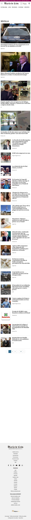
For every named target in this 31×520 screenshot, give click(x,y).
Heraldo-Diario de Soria (15, 501)
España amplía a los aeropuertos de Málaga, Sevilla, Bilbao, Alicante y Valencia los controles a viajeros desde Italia (15, 103)
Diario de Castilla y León (15, 496)
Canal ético (21, 517)
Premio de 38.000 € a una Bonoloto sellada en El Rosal (21, 312)
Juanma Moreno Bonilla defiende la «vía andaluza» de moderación (20, 339)
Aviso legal (7, 516)
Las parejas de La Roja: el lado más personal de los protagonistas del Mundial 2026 (20, 327)
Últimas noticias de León (15, 491)
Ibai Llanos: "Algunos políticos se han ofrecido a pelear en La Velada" (20, 220)
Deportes (26, 7)
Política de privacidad (14, 516)
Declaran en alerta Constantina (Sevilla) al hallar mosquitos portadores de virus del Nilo (21, 261)
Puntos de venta (15, 458)
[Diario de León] (15, 3)
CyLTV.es (15, 503)
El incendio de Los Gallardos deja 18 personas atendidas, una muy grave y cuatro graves (21, 287)
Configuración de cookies (13, 517)
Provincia (14, 7)
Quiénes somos (16, 451)
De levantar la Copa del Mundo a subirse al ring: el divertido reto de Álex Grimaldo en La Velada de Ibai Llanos (20, 182)
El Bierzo (15, 472)
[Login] (29, 3)
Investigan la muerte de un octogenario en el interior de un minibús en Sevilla (15, 45)
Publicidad (15, 453)
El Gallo (15, 489)
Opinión (15, 487)
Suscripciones (15, 455)
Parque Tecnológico (12, 0)
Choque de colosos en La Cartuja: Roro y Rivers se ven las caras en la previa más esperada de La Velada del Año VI (21, 195)
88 (21, 351)
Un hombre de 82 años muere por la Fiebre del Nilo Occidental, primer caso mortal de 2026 (15, 132)
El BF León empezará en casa (21, 153)
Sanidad (15, 480)
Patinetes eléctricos (25, 0)
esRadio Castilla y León (15, 505)
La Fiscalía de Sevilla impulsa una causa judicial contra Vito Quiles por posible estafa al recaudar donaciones (21, 143)
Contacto (15, 460)
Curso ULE (19, 0)
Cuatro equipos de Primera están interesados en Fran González (20, 299)
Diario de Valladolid (15, 498)
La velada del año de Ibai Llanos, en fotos (19, 167)
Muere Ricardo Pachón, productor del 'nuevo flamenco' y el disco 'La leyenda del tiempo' (15, 74)
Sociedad (20, 7)
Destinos (15, 485)
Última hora (4, 7)
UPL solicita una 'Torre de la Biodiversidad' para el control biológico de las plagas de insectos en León (21, 208)
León (9, 7)
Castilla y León (15, 477)
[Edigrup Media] (15, 511)
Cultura (15, 478)
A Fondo (15, 484)
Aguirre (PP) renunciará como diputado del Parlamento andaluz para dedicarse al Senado (20, 248)
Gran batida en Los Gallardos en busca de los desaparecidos (20, 273)
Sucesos (15, 482)
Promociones (15, 457)
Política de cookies (22, 516)
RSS (15, 462)
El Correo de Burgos (15, 499)
